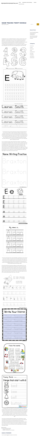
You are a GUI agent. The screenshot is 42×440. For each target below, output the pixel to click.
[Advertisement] (21, 12)
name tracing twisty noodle (7, 428)
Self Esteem (32, 56)
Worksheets (4, 427)
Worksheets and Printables (27, 2)
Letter (31, 50)
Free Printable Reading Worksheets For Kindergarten (34, 33)
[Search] (38, 24)
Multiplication (32, 51)
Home (20, 2)
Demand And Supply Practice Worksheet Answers (33, 37)
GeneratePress (29, 438)
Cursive (35, 2)
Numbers (31, 53)
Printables (32, 54)
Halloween (32, 48)
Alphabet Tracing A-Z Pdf (6, 429)
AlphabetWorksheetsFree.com (9, 3)
